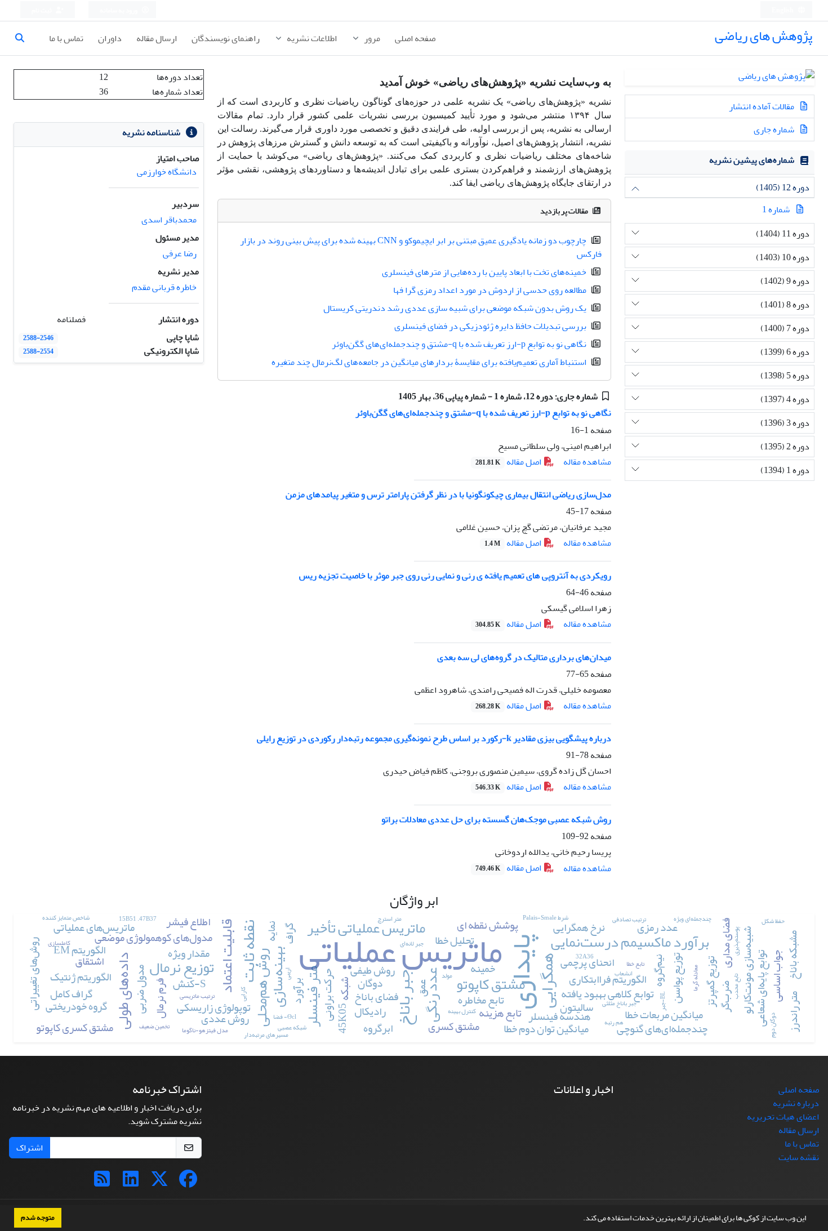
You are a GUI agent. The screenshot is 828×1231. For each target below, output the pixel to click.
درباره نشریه (796, 1103)
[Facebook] (188, 1182)
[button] (580, 1219)
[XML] (390, 396)
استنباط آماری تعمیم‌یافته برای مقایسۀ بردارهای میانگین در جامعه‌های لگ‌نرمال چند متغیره (428, 362)
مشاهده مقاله (587, 461)
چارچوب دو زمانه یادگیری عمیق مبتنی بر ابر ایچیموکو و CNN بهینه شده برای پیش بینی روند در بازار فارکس (421, 247)
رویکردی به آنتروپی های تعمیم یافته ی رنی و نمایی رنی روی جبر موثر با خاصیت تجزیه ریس (455, 575)
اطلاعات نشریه (311, 38)
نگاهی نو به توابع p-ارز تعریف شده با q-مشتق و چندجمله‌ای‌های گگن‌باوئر (459, 344)
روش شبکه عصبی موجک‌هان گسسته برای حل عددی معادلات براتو (496, 819)
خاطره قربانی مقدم (164, 287)
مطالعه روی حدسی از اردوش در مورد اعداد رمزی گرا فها (489, 290)
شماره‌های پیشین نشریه (751, 159)
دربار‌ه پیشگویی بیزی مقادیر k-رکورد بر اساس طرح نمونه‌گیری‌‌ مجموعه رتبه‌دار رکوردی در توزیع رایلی (434, 738)
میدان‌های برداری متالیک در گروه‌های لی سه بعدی (524, 657)
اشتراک (29, 1147)
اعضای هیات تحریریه (783, 1116)
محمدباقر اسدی (169, 219)
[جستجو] (24, 38)
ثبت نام (42, 10)
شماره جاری (775, 129)
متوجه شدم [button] (38, 1217)
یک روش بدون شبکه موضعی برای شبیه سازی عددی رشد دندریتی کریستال (454, 308)
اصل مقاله (509, 461)
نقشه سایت (798, 1157)
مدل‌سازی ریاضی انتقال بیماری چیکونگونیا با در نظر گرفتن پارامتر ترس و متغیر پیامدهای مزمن (448, 494)
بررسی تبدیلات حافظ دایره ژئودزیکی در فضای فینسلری (490, 326)
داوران (110, 38)
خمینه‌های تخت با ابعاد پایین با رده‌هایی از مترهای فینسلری (484, 272)
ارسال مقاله (156, 38)
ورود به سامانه (119, 10)
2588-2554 (38, 351)
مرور (371, 38)
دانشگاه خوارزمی (167, 171)
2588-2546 (38, 338)
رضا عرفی (180, 253)
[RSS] (101, 1182)
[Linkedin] (130, 1182)
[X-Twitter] (159, 1182)
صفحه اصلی (415, 38)
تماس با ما (66, 38)
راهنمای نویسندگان (226, 38)
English (783, 10)
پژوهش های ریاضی (763, 36)
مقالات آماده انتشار (762, 106)
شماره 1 (776, 209)
